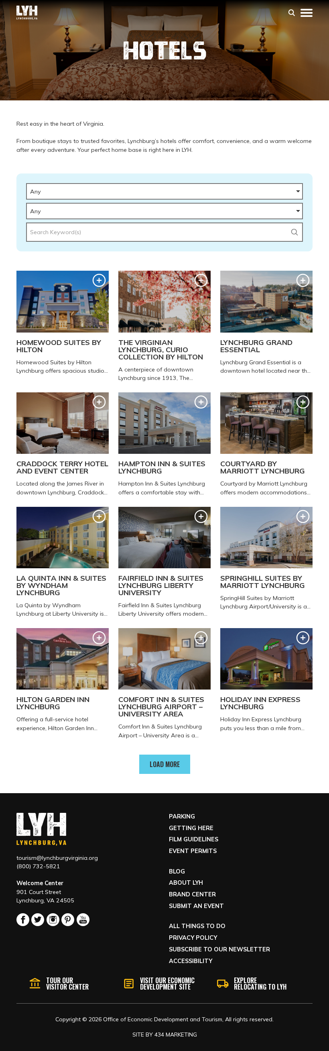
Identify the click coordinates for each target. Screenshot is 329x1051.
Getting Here (191, 828)
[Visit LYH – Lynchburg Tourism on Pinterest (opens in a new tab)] (67, 919)
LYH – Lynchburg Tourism (26, 13)
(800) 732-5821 (38, 866)
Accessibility (190, 961)
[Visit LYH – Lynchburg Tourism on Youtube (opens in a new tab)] (83, 919)
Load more (165, 764)
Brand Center (192, 894)
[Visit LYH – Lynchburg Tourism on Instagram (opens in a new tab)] (53, 919)
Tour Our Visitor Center (67, 983)
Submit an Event (196, 906)
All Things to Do (197, 926)
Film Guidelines (193, 839)
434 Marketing (175, 1034)
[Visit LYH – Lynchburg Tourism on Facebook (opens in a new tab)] (22, 919)
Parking (182, 816)
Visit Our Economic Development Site (167, 983)
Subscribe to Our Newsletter (219, 949)
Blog (177, 871)
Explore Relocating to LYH (260, 983)
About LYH (186, 882)
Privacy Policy (193, 937)
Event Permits (193, 851)
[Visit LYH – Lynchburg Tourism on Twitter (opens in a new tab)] (37, 919)
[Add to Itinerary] (99, 280)
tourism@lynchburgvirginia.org (57, 857)
